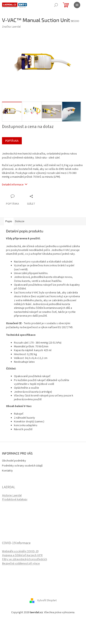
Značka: (11, 27)
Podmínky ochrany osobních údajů (22, 466)
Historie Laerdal (12, 495)
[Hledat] (56, 5)
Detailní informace (13, 185)
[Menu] (77, 5)
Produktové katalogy (14, 499)
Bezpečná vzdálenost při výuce (21, 564)
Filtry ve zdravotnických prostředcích (24, 559)
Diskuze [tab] (19, 221)
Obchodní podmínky (14, 461)
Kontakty (7, 471)
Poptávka (12, 140)
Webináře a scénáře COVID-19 (20, 551)
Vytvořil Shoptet (47, 600)
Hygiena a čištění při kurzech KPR (22, 555)
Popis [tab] (8, 221)
